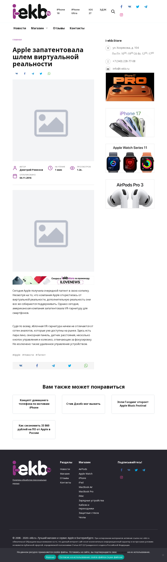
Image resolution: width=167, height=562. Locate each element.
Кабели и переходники (86, 506)
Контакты (77, 28)
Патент (42, 354)
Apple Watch (85, 473)
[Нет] (163, 555)
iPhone (82, 478)
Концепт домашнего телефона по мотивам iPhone (34, 403)
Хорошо (50, 557)
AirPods (83, 469)
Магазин (37, 28)
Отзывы (59, 28)
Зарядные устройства (91, 500)
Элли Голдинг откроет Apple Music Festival (133, 403)
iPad (81, 482)
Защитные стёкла (89, 512)
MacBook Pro (86, 491)
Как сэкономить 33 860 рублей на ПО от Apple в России (34, 429)
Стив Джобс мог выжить (83, 404)
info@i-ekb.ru (121, 68)
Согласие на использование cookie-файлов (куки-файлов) (91, 557)
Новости (19, 28)
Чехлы (82, 517)
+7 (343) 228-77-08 (124, 61)
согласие (122, 552)
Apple (17, 354)
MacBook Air (85, 487)
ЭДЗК (103, 9)
